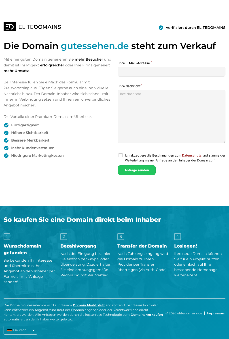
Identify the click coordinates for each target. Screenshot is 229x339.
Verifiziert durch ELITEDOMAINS (195, 27)
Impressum (216, 313)
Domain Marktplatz (89, 305)
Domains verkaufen (147, 315)
